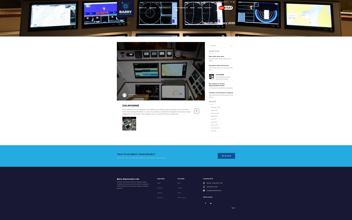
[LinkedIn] (233, 1)
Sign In (233, 208)
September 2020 (215, 107)
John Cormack (132, 94)
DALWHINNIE (130, 105)
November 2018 (215, 128)
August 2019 (214, 116)
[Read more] (196, 113)
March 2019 (214, 122)
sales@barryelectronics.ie (214, 190)
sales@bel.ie (225, 1)
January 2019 (214, 125)
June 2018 (213, 131)
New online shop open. (216, 56)
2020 (123, 22)
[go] (231, 46)
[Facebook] (231, 1)
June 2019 (213, 119)
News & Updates (155, 96)
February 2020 (215, 113)
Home (118, 22)
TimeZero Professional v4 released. (221, 92)
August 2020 (214, 110)
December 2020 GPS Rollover (219, 65)
